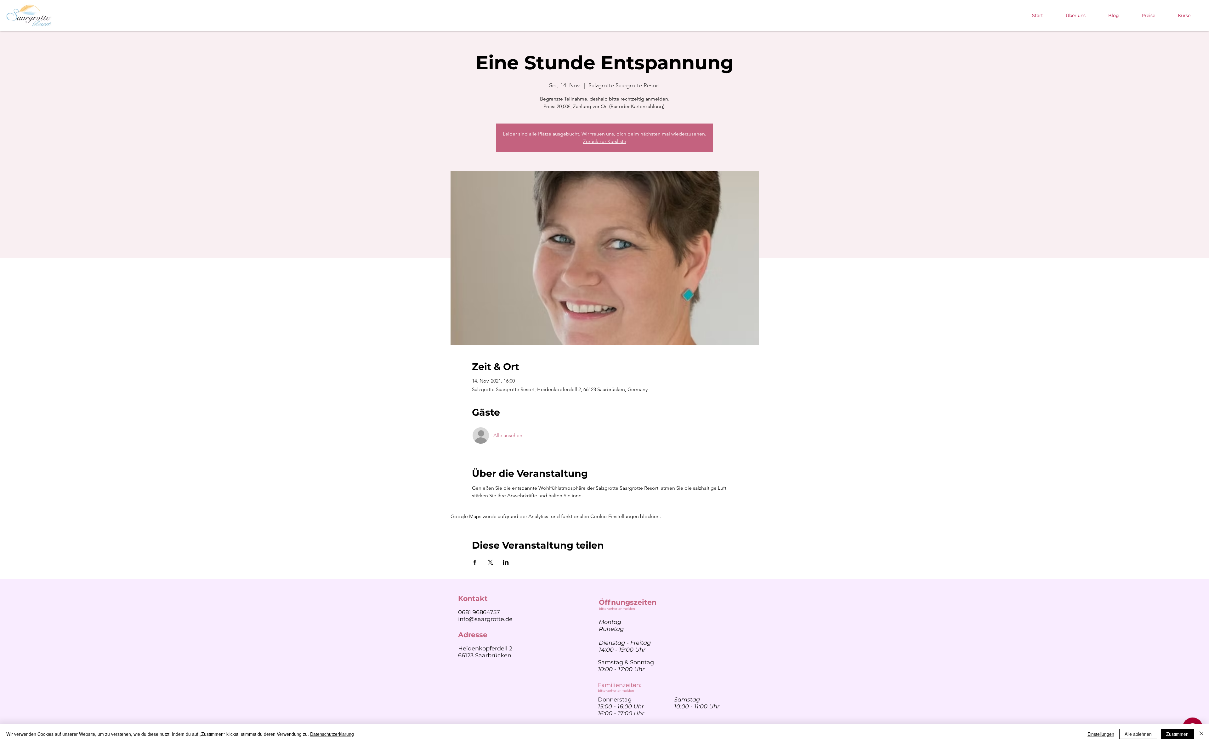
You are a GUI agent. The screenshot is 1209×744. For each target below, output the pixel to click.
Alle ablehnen (1138, 734)
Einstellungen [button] (1100, 734)
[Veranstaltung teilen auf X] (490, 562)
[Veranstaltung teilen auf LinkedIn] (506, 562)
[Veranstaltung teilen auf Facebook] (475, 562)
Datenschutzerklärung (332, 734)
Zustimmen (1177, 734)
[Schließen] (1201, 734)
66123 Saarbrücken (484, 655)
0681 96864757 (479, 612)
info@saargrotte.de (485, 619)
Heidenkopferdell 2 (485, 648)
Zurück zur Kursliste (604, 141)
